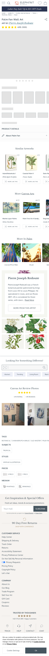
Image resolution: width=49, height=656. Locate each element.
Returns (5, 548)
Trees (34, 13)
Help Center (7, 537)
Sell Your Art (7, 595)
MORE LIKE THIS (12, 181)
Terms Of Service (29, 513)
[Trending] (20, 374)
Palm (15, 15)
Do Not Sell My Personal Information (17, 558)
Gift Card (5, 599)
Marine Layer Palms (10, 218)
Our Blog (5, 588)
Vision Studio (27, 177)
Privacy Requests (13, 562)
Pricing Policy (7, 566)
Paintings (10, 486)
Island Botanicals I (9, 173)
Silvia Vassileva (8, 222)
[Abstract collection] (7, 374)
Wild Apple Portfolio (10, 177)
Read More (29, 300)
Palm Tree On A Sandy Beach (31, 219)
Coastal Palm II (28, 173)
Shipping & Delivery (10, 540)
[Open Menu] (3, 3)
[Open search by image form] (5, 367)
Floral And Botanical (23, 13)
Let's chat (6, 573)
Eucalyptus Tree (11, 265)
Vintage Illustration (11, 462)
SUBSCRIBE (40, 509)
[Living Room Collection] (34, 374)
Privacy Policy (12, 644)
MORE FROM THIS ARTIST (24, 308)
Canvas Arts (27, 193)
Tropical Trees (7, 15)
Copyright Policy (8, 569)
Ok (36, 650)
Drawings (26, 486)
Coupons (5, 602)
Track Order (7, 544)
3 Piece (10, 474)
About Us (6, 584)
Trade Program (8, 591)
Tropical (6, 450)
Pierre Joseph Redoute (21, 23)
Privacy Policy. (39, 513)
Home (4, 13)
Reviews (5, 606)
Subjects (11, 13)
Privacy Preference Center (12, 555)
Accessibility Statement (11, 551)
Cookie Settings (39, 642)
